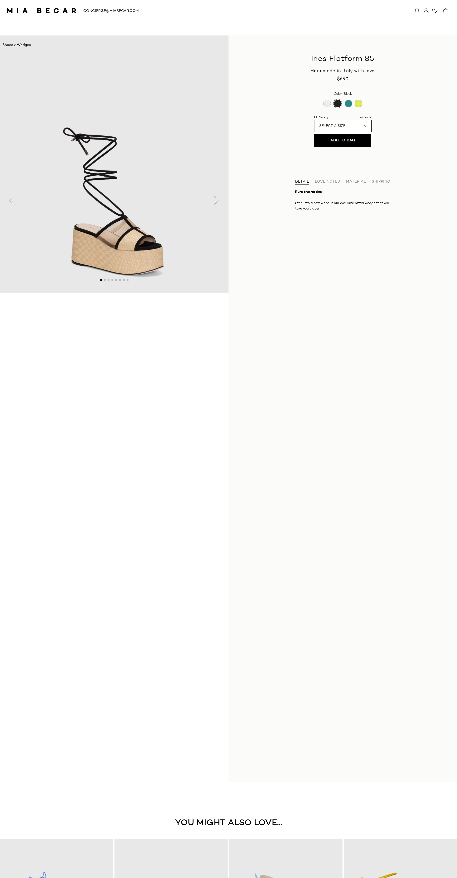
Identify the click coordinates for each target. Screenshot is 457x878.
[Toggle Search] (417, 10)
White (327, 103)
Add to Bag (342, 140)
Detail (302, 182)
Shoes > (9, 45)
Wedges (24, 45)
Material (356, 182)
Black (337, 103)
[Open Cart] (445, 10)
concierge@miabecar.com (111, 11)
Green (348, 103)
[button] (12, 200)
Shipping (381, 182)
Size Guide (363, 117)
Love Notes (327, 182)
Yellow (358, 103)
